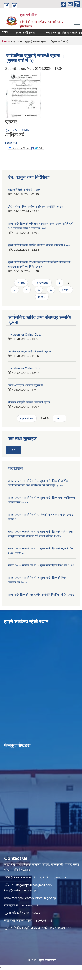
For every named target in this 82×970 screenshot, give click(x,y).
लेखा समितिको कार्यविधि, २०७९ (24, 189)
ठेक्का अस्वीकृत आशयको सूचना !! (25, 385)
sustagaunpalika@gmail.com (32, 885)
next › (66, 289)
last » (41, 297)
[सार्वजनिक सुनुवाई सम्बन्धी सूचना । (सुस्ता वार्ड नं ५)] (23, 95)
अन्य (14, 449)
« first (21, 282)
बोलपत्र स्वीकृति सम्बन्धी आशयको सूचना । (30, 402)
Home (6, 41)
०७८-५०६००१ (29, 905)
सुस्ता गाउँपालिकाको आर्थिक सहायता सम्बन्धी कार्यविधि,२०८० (39, 245)
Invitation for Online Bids (24, 368)
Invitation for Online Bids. (24, 334)
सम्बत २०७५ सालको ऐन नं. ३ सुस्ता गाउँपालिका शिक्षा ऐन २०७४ (41, 565)
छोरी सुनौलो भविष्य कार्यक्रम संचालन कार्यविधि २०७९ (35, 206)
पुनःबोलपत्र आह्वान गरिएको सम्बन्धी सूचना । (31, 351)
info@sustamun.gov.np (20, 890)
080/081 (11, 143)
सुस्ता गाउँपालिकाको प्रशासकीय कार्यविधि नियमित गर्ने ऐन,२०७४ (41, 594)
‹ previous (41, 282)
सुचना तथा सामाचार (17, 130)
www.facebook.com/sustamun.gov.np (30, 898)
